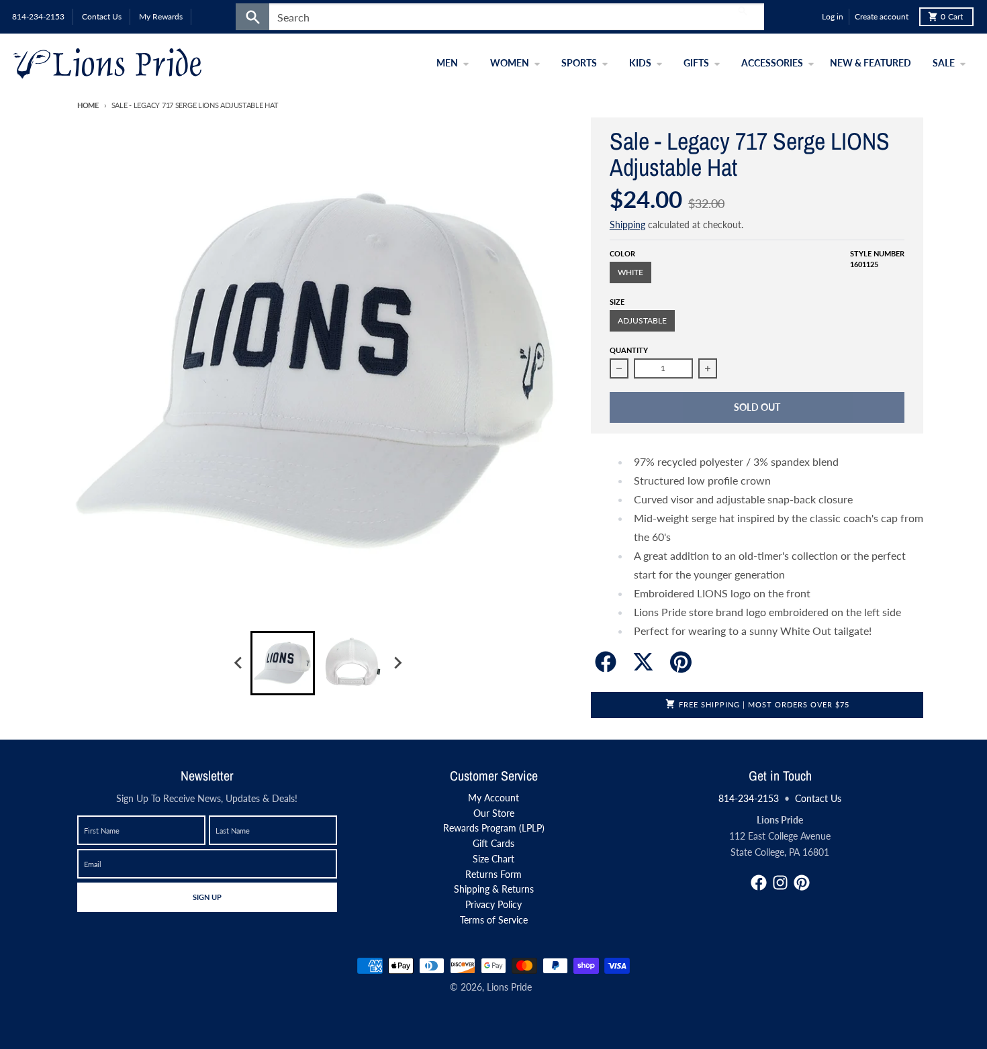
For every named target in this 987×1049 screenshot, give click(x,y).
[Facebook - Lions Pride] (759, 883)
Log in (832, 16)
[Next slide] (396, 663)
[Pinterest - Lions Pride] (802, 883)
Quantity (629, 350)
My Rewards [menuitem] (161, 16)
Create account (881, 16)
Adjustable (642, 320)
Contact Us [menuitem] (102, 16)
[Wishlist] (808, 17)
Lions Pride (509, 987)
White (630, 272)
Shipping (627, 224)
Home (88, 105)
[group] (282, 663)
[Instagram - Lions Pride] (780, 883)
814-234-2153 (748, 798)
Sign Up (207, 896)
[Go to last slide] (238, 663)
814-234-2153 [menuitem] (38, 16)
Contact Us (818, 798)
